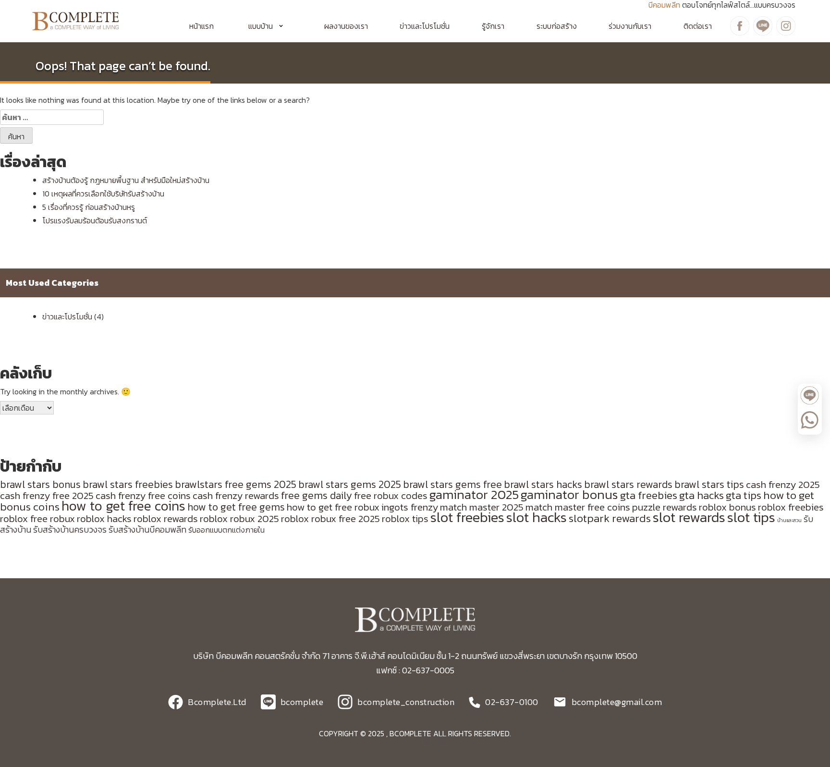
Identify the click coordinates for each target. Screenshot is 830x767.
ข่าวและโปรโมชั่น (425, 26)
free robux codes (390, 495)
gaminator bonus (569, 494)
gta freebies (648, 495)
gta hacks (701, 495)
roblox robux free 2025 (330, 518)
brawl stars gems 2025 (349, 484)
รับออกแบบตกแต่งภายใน (226, 530)
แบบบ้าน (260, 26)
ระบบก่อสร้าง (557, 26)
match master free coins (577, 506)
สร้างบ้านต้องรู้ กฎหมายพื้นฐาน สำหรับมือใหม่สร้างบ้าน (125, 180)
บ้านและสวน (789, 520)
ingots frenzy (409, 506)
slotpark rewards (610, 518)
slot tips (751, 517)
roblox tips (405, 518)
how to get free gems (236, 507)
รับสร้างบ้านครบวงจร (70, 530)
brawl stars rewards (628, 484)
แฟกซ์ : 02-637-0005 (415, 670)
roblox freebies (791, 506)
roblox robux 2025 (239, 518)
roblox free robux (37, 518)
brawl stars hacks (543, 484)
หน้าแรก (201, 26)
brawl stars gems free (452, 484)
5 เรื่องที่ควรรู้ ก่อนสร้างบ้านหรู (88, 207)
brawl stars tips (709, 484)
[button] (269, 26)
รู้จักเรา (493, 26)
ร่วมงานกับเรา (630, 26)
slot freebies (467, 517)
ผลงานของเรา (346, 26)
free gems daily (316, 495)
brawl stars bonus (40, 484)
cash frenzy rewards (236, 495)
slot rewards (689, 517)
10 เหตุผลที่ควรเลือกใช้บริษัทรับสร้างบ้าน (103, 193)
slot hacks (536, 517)
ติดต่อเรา (698, 26)
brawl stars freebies (128, 484)
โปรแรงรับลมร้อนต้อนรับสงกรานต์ (94, 220)
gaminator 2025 (474, 494)
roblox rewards (166, 518)
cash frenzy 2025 (783, 484)
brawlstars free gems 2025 (235, 484)
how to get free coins (123, 506)
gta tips (743, 495)
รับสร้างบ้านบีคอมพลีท (147, 530)
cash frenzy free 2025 (47, 495)
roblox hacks (104, 518)
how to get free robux (333, 506)
